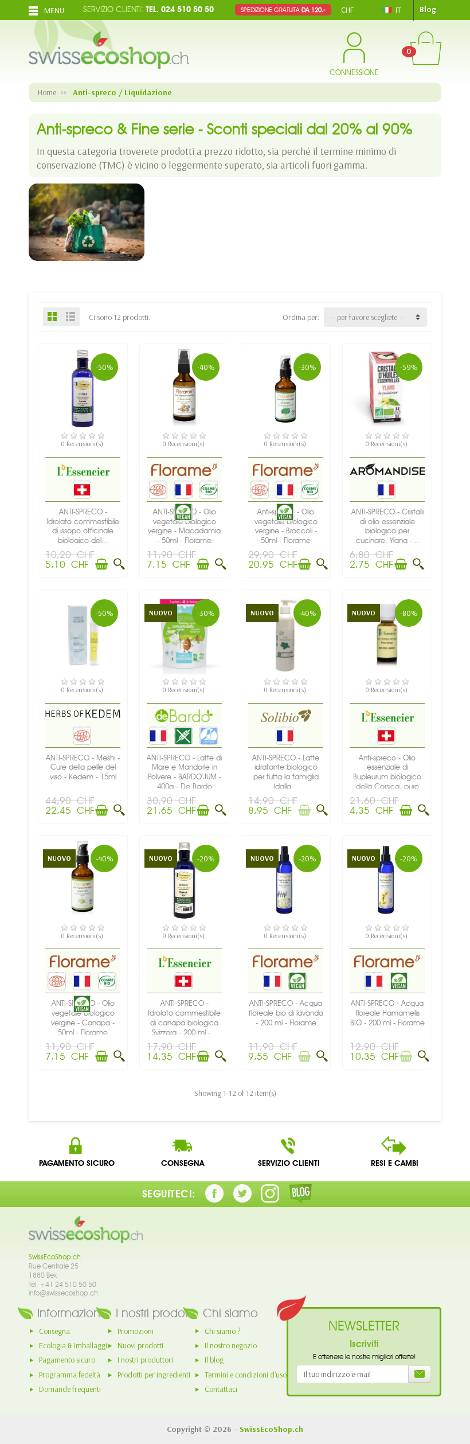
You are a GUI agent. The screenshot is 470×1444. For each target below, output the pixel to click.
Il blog (214, 1360)
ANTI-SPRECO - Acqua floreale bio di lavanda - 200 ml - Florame (286, 1013)
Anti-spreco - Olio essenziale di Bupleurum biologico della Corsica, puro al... (387, 777)
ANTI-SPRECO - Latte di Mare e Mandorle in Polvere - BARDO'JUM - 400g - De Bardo (184, 772)
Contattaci (221, 1389)
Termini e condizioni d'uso (246, 1374)
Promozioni (135, 1331)
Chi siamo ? (223, 1331)
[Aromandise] (387, 469)
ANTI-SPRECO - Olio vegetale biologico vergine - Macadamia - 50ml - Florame (184, 526)
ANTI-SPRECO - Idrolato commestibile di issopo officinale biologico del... (82, 526)
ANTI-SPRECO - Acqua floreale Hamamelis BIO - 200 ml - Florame (387, 1013)
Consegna (54, 1331)
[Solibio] (286, 715)
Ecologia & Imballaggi (73, 1345)
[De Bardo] (184, 715)
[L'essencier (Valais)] (82, 469)
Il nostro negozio (231, 1345)
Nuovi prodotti (140, 1345)
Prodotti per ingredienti (153, 1374)
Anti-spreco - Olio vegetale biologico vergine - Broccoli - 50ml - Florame (286, 526)
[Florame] (184, 469)
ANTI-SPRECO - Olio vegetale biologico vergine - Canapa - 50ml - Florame (83, 1017)
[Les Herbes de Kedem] (82, 713)
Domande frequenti (70, 1389)
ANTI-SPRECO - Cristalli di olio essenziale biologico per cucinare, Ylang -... (387, 526)
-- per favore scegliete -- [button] (367, 317)
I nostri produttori (145, 1360)
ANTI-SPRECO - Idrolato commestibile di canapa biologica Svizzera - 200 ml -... (184, 1017)
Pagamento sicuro (67, 1360)
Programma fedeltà (69, 1374)
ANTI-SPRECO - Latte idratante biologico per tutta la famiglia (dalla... (285, 772)
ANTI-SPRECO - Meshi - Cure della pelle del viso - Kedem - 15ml (83, 768)
